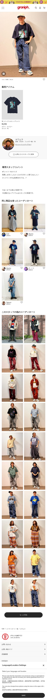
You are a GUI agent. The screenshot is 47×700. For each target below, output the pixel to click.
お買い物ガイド (7, 649)
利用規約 (5, 661)
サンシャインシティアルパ (23, 144)
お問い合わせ (6, 644)
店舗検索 (5, 654)
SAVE (23, 695)
